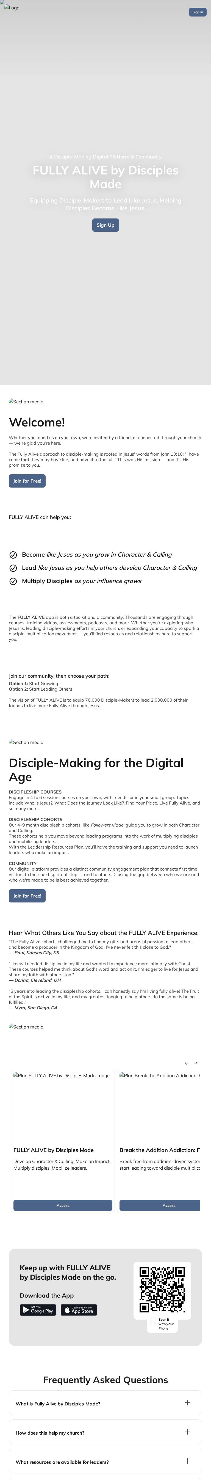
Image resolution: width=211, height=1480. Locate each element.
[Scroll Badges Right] (195, 1063)
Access (63, 1205)
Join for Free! (27, 481)
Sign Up (106, 225)
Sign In (198, 12)
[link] (62, 1141)
